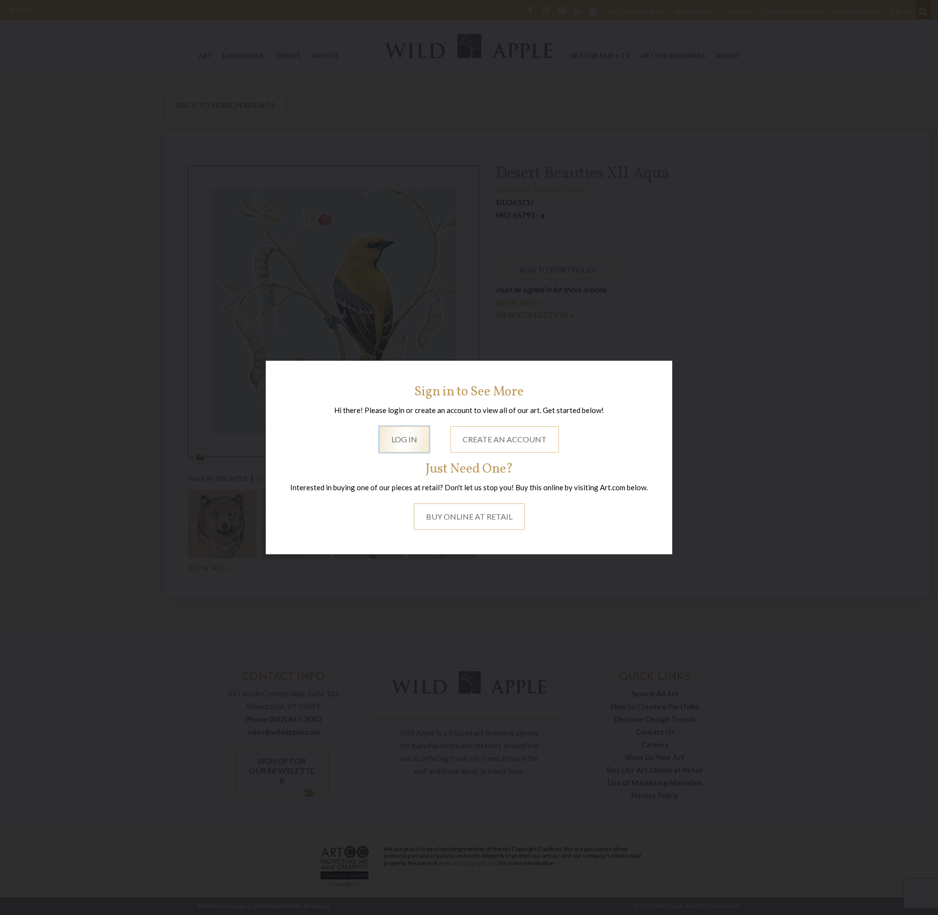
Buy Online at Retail (469, 516)
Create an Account (505, 439)
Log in (404, 439)
